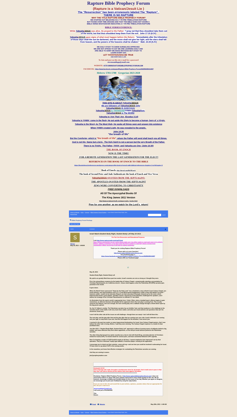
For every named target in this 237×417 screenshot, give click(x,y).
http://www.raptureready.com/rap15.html (110, 240)
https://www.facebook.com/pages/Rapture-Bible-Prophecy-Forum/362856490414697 (128, 256)
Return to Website (74, 212)
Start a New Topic (74, 224)
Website (102, 404)
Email (94, 404)
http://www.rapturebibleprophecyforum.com (128, 253)
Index (82, 212)
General (87, 212)
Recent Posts (73, 214)
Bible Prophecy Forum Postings (98, 212)
